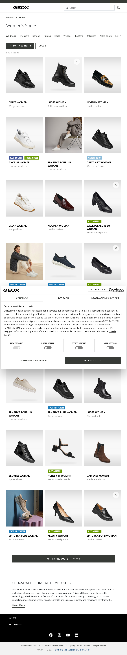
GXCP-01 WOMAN (19, 162)
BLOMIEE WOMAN (19, 475)
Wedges (68, 35)
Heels (57, 35)
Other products (63, 558)
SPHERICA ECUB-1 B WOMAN (59, 164)
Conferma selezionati (34, 360)
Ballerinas (91, 35)
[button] (120, 36)
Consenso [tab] (22, 298)
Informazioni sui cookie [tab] (105, 298)
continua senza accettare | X (105, 289)
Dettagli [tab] (63, 298)
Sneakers (24, 35)
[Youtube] (68, 636)
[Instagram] (59, 636)
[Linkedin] (76, 636)
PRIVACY (40, 650)
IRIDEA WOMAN (57, 102)
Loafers (79, 35)
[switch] (48, 347)
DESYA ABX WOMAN (99, 162)
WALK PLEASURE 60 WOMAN (98, 227)
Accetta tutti (93, 360)
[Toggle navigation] (8, 8)
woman (10, 17)
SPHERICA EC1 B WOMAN (102, 535)
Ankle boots (106, 35)
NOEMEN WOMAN (98, 102)
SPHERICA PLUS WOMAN (62, 412)
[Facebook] (51, 636)
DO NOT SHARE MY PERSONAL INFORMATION (72, 650)
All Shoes (11, 35)
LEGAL (49, 650)
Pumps (47, 35)
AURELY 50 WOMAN (59, 475)
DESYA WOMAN (18, 102)
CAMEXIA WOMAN (98, 475)
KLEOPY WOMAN (58, 535)
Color (42, 45)
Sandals (36, 35)
